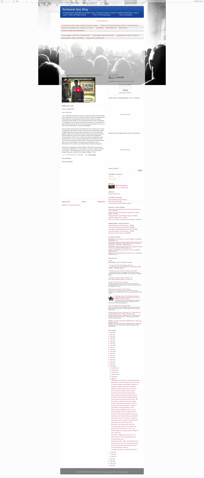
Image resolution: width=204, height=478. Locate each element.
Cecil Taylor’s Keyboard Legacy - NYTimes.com (120, 277)
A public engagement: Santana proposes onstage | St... (125, 430)
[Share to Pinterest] (95, 155)
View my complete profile (122, 187)
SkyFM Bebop (100, 28)
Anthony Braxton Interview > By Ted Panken (119, 289)
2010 (111, 366)
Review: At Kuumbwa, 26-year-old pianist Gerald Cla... (124, 413)
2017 (111, 351)
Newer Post (66, 202)
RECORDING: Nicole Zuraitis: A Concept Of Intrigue (121, 239)
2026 (111, 332)
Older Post (101, 202)
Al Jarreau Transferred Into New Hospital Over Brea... (124, 397)
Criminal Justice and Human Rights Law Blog (119, 203)
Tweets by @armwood (114, 193)
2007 (111, 459)
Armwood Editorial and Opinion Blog (117, 199)
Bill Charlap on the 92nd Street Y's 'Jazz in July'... (123, 428)
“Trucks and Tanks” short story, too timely (118, 227)
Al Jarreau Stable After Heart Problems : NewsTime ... (124, 403)
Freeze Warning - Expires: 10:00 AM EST (103, 35)
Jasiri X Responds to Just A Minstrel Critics (121, 422)
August (113, 376)
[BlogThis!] (90, 155)
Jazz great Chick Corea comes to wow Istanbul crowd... (125, 443)
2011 (111, 364)
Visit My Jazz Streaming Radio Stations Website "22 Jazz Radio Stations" (119, 25)
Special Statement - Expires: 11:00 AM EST (72, 38)
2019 (111, 347)
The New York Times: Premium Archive (118, 282)
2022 (111, 341)
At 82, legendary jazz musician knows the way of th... (124, 395)
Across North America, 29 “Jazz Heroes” (118, 231)
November (114, 370)
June (112, 452)
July (112, 378)
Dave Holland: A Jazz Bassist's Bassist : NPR (122, 407)
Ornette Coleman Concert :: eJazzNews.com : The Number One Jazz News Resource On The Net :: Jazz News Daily (124, 313)
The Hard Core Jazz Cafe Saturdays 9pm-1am (121, 265)
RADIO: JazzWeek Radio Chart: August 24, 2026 (120, 250)
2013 (111, 359)
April (112, 456)
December (114, 368)
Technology (114, 15)
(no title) (110, 260)
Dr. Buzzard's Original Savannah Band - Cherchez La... (125, 384)
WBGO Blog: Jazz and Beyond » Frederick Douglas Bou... (125, 380)
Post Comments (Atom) (74, 205)
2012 (111, 362)
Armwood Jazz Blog (75, 9)
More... (95, 152)
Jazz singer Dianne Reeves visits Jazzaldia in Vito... (124, 426)
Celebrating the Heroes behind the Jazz (118, 225)
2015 (111, 355)
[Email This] (89, 155)
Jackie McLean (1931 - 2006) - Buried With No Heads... (125, 441)
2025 (111, 334)
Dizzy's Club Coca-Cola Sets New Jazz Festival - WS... (125, 399)
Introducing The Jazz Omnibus (116, 233)
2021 (111, 343)
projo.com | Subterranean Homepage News (119, 305)
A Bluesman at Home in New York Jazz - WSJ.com (123, 388)
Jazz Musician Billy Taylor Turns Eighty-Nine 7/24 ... (124, 411)
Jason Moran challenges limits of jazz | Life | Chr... (123, 434)
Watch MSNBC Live (111, 28)
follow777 (114, 472)
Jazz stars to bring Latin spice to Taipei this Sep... (123, 393)
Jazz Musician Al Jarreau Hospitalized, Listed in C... (124, 405)
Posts (111, 176)
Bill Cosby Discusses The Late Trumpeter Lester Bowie (123, 270)
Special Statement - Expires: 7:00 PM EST (128, 35)
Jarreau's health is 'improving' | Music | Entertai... (123, 390)
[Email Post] (86, 154)
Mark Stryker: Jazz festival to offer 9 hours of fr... (123, 424)
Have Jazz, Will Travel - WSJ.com (119, 447)
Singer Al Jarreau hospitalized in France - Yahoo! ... (124, 409)
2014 (111, 357)
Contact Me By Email (102, 20)
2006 (111, 461)
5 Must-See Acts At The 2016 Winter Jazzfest (119, 215)
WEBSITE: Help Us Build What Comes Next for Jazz (121, 253)
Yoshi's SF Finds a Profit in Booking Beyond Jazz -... (124, 437)
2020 (111, 345)
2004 (111, 465)
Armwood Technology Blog (115, 201)
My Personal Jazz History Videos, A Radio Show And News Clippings (80, 25)
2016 (111, 353)
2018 (111, 349)
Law (134, 15)
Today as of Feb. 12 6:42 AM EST (95, 38)
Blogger (126, 472)
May (112, 454)
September (114, 374)
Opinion (89, 15)
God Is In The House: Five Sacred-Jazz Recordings (121, 219)
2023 (111, 339)
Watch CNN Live (123, 28)
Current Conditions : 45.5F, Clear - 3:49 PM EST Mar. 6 (76, 35)
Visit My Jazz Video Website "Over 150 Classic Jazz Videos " (77, 28)
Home (84, 202)
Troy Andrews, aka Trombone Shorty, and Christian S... (125, 416)
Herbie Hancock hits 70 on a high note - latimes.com (124, 418)
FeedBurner (129, 92)
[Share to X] (92, 155)
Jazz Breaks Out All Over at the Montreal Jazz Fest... (124, 449)
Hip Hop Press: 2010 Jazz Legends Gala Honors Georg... (125, 382)
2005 (111, 463)
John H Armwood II (122, 185)
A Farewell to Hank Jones (117, 439)
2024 (111, 336)
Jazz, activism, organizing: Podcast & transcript (120, 229)
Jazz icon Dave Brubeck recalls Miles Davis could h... (124, 445)
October (113, 372)
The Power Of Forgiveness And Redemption (72, 30)
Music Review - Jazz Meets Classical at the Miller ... (124, 401)
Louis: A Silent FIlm (68, 109)
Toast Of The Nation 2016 (114, 217)
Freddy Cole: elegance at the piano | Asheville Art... (124, 386)
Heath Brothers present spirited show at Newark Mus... (125, 420)
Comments (113, 179)
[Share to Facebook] (93, 155)
